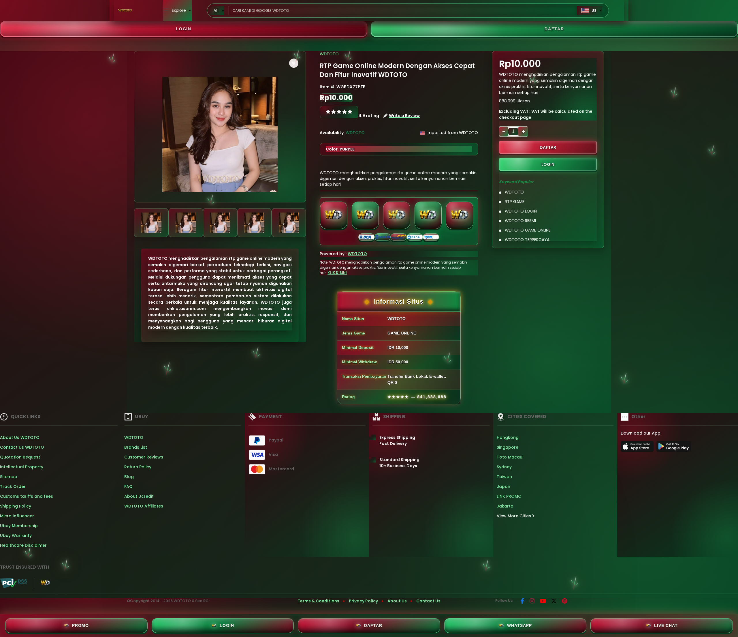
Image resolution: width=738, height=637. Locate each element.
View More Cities (514, 516)
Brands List (135, 447)
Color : (340, 149)
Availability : (333, 133)
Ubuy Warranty (16, 535)
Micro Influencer (17, 516)
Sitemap (8, 477)
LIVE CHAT (666, 625)
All (216, 10)
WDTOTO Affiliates (143, 506)
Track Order (13, 486)
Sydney (504, 467)
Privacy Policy (363, 601)
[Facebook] (522, 601)
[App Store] (638, 448)
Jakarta (505, 506)
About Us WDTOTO (19, 437)
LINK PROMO (509, 496)
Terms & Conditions (318, 601)
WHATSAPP (519, 625)
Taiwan (504, 477)
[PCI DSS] (13, 583)
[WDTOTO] (125, 10)
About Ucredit (139, 496)
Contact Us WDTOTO (22, 447)
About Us (397, 601)
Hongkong (508, 437)
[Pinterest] (565, 601)
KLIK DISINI (337, 272)
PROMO (80, 625)
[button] (293, 63)
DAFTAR (554, 29)
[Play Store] (673, 448)
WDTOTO (329, 54)
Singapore (507, 447)
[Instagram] (532, 601)
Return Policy (137, 467)
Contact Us (428, 601)
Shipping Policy (15, 506)
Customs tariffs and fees (26, 496)
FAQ (128, 486)
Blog (129, 477)
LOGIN (183, 29)
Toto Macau (509, 457)
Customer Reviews (143, 457)
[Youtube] (543, 601)
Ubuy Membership (19, 526)
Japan (503, 486)
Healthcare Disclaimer (23, 545)
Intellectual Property (21, 467)
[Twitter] (554, 601)
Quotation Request (20, 457)
